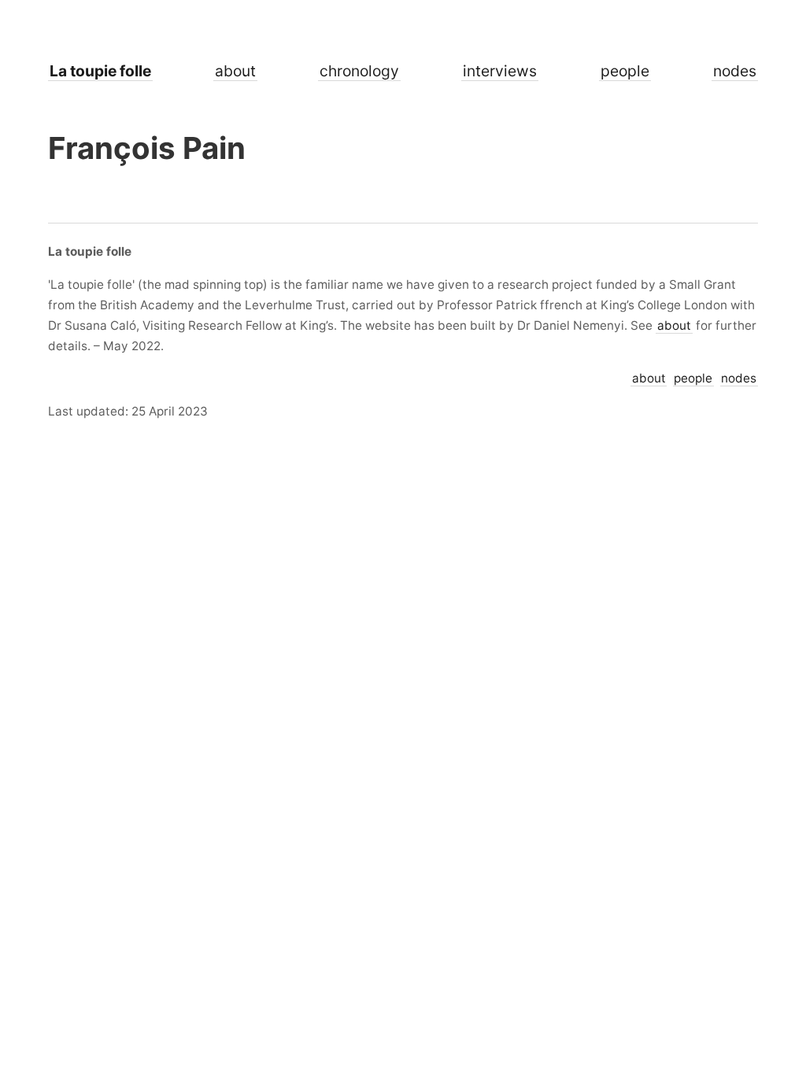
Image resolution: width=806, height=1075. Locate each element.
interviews (500, 70)
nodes (734, 70)
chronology (359, 70)
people (625, 70)
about (235, 70)
